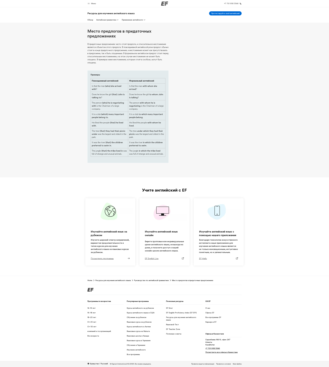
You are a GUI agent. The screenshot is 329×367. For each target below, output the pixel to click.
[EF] (164, 4)
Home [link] (89, 280)
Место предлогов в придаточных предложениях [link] (192, 280)
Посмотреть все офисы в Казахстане (221, 352)
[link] (111, 13)
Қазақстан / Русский (99, 364)
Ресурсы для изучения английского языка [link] (113, 280)
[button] (92, 3)
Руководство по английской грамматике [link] (151, 280)
